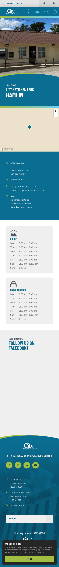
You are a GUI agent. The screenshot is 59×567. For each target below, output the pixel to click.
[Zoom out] (56, 115)
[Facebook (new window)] (9, 465)
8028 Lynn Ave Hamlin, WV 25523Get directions (19, 168)
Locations (11, 85)
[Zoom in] (56, 111)
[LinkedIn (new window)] (26, 465)
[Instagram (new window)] (18, 465)
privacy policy (31, 550)
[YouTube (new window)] (35, 465)
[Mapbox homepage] (7, 149)
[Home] (11, 11)
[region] (29, 130)
